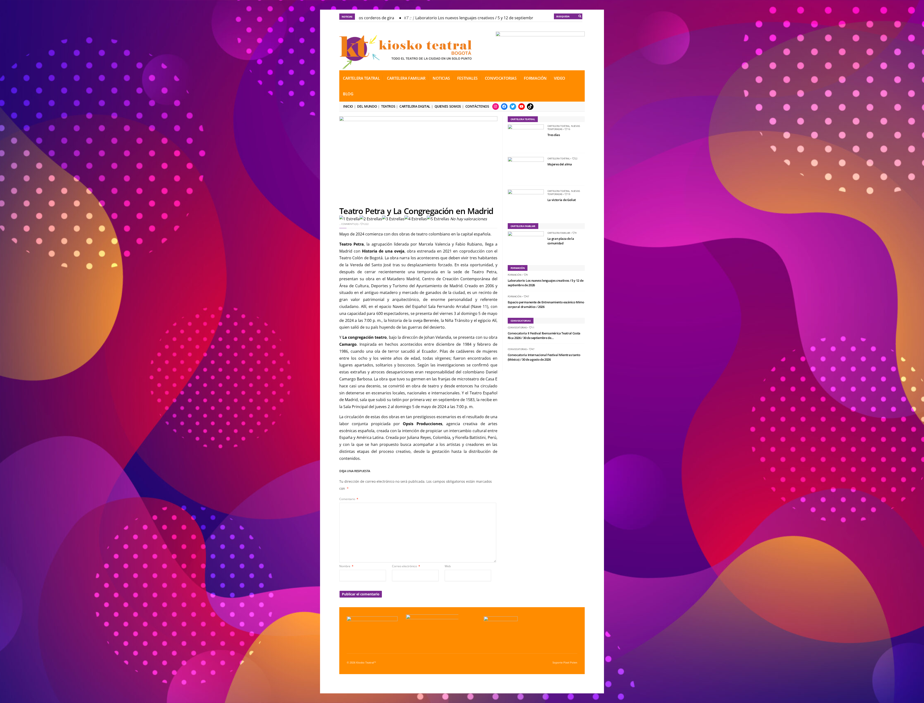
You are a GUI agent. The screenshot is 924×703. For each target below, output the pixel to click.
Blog (348, 94)
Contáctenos (477, 106)
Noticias (441, 78)
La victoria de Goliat (561, 200)
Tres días (553, 135)
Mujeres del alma (559, 164)
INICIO (348, 106)
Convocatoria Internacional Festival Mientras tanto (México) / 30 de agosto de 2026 (544, 357)
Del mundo (367, 106)
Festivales (467, 78)
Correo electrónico (406, 566)
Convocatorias (501, 78)
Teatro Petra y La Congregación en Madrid (416, 210)
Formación (535, 78)
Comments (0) (349, 224)
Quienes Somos (448, 106)
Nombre (346, 566)
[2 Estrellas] (371, 218)
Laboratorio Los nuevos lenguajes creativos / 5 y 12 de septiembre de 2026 (465, 17)
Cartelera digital (414, 106)
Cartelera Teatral (361, 78)
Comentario (348, 499)
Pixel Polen (570, 662)
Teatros (388, 106)
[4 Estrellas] (415, 218)
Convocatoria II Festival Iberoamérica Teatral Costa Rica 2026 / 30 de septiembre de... (544, 335)
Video (559, 78)
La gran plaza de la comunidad (560, 241)
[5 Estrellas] (438, 218)
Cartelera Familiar (406, 78)
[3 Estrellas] (393, 218)
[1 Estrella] (349, 218)
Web (448, 566)
